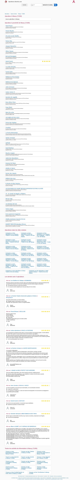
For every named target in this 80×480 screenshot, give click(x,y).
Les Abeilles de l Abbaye (17, 280)
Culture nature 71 (10, 92)
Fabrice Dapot (9, 208)
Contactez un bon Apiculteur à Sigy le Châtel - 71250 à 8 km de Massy (12, 265)
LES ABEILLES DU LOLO (12, 117)
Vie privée (45, 476)
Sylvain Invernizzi (10, 137)
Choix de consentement (58, 476)
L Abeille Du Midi (15, 370)
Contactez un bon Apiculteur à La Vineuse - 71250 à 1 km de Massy (12, 234)
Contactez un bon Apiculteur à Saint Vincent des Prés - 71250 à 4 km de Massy (43, 241)
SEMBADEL (28, 280)
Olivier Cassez (9, 51)
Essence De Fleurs (11, 163)
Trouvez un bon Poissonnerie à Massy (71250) (11, 468)
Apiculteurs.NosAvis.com (15, 1)
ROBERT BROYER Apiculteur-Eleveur (16, 224)
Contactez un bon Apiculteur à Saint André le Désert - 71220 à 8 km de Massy (38, 272)
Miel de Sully (9, 198)
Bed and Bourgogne (11, 56)
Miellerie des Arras (11, 178)
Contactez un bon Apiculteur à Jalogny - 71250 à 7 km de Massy (43, 260)
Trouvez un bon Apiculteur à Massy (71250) (42, 468)
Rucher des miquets (11, 173)
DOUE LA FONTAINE (27, 330)
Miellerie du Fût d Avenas (12, 76)
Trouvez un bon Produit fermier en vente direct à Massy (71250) (15, 473)
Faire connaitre (40, 476)
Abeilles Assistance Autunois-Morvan (15, 219)
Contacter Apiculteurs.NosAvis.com (31, 476)
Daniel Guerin (9, 61)
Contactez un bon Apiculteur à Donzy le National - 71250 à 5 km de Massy (27, 248)
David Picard (9, 25)
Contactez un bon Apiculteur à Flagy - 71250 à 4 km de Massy (27, 241)
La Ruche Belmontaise (12, 132)
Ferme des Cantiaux (11, 122)
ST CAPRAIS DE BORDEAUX (28, 426)
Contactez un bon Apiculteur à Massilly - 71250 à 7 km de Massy (43, 254)
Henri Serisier (14, 385)
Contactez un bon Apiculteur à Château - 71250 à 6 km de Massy (12, 254)
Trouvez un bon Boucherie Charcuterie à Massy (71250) (43, 452)
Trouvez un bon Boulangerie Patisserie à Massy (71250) (12, 452)
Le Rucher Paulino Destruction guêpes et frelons (23, 296)
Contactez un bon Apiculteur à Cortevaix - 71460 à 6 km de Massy (27, 254)
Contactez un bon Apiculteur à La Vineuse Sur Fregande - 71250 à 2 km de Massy (43, 234)
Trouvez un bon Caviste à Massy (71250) (27, 457)
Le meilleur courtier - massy (22, 479)
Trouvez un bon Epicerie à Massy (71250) (12, 457)
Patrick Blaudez (10, 30)
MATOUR (21, 401)
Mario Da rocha (10, 112)
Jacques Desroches (11, 46)
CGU (48, 476)
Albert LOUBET (15, 426)
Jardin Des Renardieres (12, 158)
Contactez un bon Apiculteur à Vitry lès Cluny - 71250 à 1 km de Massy (27, 234)
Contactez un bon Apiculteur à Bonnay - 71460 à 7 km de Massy (12, 260)
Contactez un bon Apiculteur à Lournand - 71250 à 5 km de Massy (43, 247)
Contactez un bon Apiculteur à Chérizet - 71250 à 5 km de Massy (12, 247)
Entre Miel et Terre (11, 102)
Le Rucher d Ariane (16, 348)
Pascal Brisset (14, 311)
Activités (24, 4)
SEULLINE (22, 311)
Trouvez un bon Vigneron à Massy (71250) (28, 462)
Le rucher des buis (11, 66)
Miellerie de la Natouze (12, 81)
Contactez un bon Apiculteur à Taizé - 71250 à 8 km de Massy (43, 265)
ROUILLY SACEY (24, 385)
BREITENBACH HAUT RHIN (29, 413)
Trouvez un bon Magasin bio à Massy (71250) (43, 457)
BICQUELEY (9, 297)
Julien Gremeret (10, 86)
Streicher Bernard (15, 413)
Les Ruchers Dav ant (11, 203)
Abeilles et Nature (10, 168)
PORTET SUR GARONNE (28, 370)
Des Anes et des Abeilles (12, 35)
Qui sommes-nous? (21, 476)
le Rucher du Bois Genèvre (13, 183)
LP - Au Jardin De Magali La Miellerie (15, 193)
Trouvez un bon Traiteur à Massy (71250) (27, 452)
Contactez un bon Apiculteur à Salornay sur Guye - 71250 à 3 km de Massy (12, 241)
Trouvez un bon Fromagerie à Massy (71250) (11, 462)
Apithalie (8, 142)
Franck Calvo (9, 71)
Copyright (51, 476)
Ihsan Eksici (9, 107)
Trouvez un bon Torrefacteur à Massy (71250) (39, 473)
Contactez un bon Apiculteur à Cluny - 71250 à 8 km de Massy (16, 271)
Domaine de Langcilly (11, 97)
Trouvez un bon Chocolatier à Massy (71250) (42, 462)
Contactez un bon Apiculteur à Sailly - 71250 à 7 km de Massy (27, 260)
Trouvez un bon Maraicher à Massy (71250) (26, 468)
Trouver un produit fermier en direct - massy (55, 479)
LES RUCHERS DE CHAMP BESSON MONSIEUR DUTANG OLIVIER (24, 188)
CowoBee (8, 127)
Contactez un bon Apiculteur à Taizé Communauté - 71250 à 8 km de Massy (27, 265)
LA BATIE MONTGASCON (29, 348)
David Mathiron (10, 147)
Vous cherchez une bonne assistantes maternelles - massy (37, 479)
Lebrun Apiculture (15, 330)
